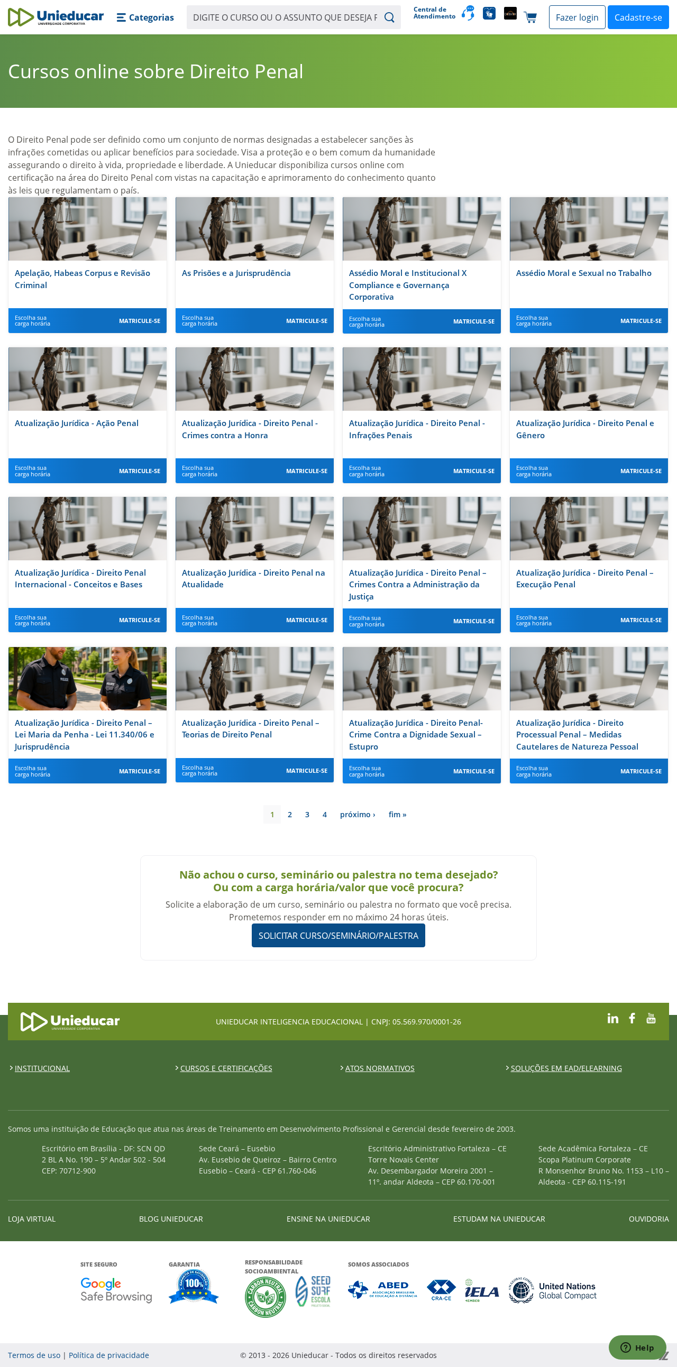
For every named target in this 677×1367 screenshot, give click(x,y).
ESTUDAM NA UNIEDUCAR (499, 1219)
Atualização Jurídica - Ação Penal (77, 423)
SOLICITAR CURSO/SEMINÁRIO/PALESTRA (338, 935)
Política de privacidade (109, 1355)
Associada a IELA (482, 1290)
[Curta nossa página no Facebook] (632, 1017)
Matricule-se (139, 321)
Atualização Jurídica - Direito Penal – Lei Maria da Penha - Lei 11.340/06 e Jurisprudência (84, 734)
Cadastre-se (638, 17)
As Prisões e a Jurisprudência (236, 272)
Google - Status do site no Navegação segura (116, 1290)
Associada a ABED (383, 1290)
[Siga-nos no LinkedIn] (613, 1017)
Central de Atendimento (433, 13)
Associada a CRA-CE (442, 1290)
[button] (145, 17)
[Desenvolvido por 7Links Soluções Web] (570, 1355)
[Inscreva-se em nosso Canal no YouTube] (651, 1017)
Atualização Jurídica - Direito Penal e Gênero (585, 429)
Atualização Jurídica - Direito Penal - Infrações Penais (417, 429)
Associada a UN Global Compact (553, 1290)
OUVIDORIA (649, 1219)
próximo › (358, 814)
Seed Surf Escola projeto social (313, 1297)
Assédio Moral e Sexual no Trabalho (584, 272)
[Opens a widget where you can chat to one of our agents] (637, 1348)
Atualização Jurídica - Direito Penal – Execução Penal (585, 578)
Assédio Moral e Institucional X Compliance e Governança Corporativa (407, 284)
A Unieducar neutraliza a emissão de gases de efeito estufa (266, 1297)
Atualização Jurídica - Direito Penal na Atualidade (253, 578)
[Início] (56, 17)
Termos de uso (34, 1355)
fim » (398, 814)
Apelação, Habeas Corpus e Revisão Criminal (82, 278)
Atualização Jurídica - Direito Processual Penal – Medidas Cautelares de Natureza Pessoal (577, 734)
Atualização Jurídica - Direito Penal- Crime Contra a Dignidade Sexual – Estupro (416, 734)
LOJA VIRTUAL (32, 1219)
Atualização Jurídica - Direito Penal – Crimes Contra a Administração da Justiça (418, 584)
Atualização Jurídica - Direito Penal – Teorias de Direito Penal (250, 728)
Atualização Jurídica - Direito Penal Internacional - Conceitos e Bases (80, 578)
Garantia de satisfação (194, 1287)
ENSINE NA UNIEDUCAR (328, 1219)
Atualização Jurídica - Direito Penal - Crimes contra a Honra (250, 429)
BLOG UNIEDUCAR (171, 1219)
